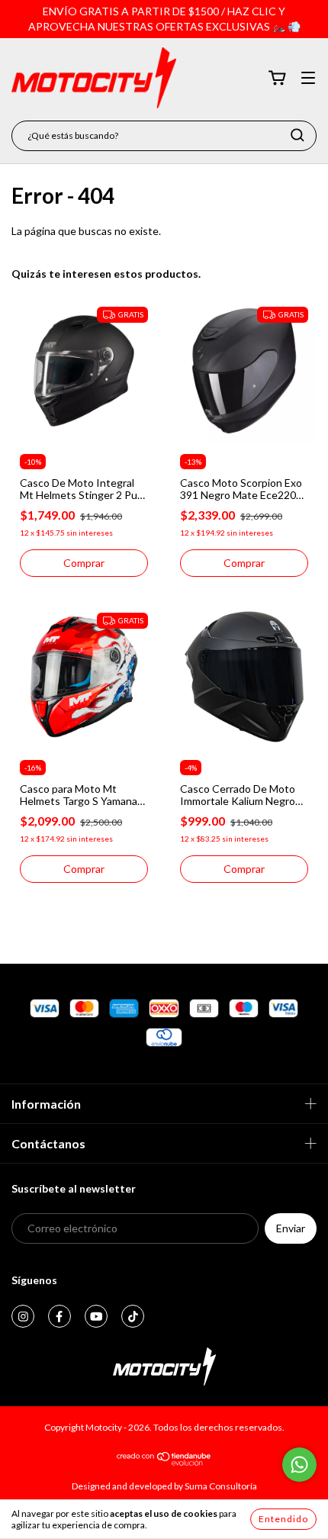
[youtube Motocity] (96, 1316)
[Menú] (308, 78)
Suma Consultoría (221, 1486)
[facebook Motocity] (59, 1316)
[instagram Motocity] (22, 1316)
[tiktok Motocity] (132, 1316)
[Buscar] (297, 135)
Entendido (283, 1519)
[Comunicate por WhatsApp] (299, 1464)
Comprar (84, 562)
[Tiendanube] (164, 1462)
